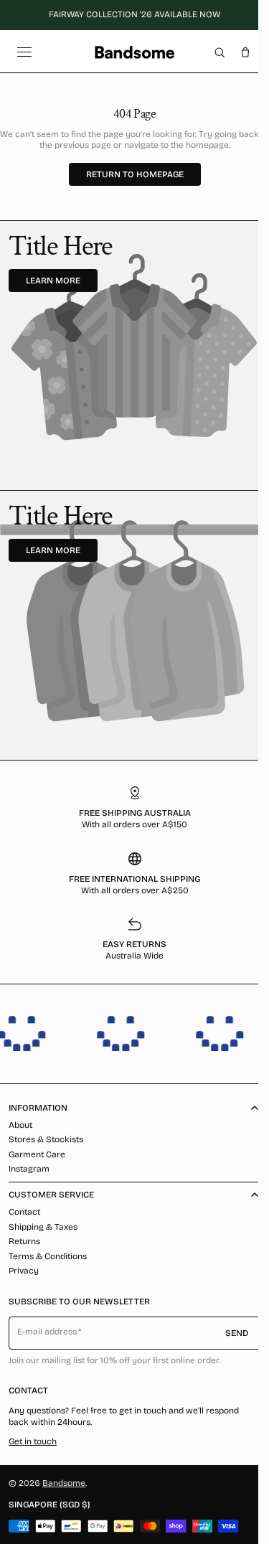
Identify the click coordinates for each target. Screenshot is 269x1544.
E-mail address (47, 1332)
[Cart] (245, 52)
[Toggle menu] (24, 52)
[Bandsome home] (134, 52)
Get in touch (33, 1441)
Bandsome (63, 1483)
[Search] (219, 52)
